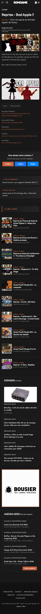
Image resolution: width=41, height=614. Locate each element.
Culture (4, 10)
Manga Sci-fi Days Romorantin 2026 (18, 550)
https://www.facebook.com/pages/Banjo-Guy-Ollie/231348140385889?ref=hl (16, 114)
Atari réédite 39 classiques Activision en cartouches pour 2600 (19, 447)
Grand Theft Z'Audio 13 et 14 (24, 349)
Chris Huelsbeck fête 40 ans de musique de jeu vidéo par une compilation (20, 423)
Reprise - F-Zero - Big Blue (24, 365)
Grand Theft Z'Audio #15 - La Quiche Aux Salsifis (24, 333)
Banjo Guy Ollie (7, 28)
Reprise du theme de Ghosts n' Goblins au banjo (25, 239)
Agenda (19, 606)
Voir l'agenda (29, 568)
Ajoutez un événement (25, 595)
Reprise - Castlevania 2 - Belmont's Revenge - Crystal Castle (26, 317)
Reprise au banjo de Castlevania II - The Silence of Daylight (26, 254)
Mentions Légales (30, 592)
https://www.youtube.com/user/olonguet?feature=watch (19, 136)
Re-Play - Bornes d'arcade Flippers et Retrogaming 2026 (19, 537)
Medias (5, 19)
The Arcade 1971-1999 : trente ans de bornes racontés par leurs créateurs (19, 459)
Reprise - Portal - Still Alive (24, 302)
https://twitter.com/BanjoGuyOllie (12, 122)
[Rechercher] (7, 2)
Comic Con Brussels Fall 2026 (16, 524)
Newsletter (8, 592)
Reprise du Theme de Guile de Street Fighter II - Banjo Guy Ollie (25, 223)
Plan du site (20, 598)
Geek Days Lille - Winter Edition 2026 (19, 561)
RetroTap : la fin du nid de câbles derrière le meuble (20, 408)
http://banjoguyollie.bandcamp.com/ (13, 129)
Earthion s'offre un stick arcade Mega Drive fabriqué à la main (18, 435)
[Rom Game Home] (20, 2)
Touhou (5, 106)
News (24, 606)
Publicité (11, 595)
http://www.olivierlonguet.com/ (12, 143)
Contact (18, 592)
